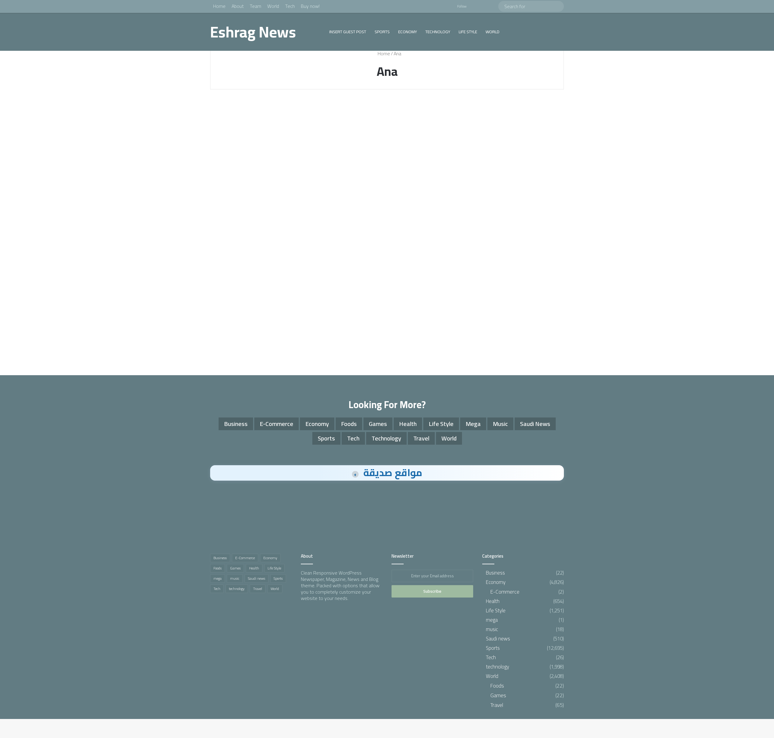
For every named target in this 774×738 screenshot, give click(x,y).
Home (219, 6)
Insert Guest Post (347, 32)
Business (236, 423)
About (238, 6)
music (500, 423)
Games (378, 423)
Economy (407, 32)
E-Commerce (276, 423)
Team (255, 6)
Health (408, 423)
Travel (421, 438)
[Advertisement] (387, 318)
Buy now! (310, 6)
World (273, 6)
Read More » (238, 240)
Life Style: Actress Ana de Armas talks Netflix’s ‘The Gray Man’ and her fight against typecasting (264, 138)
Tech (290, 6)
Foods (349, 423)
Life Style (468, 32)
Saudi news (535, 423)
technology (437, 32)
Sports (382, 32)
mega (473, 423)
